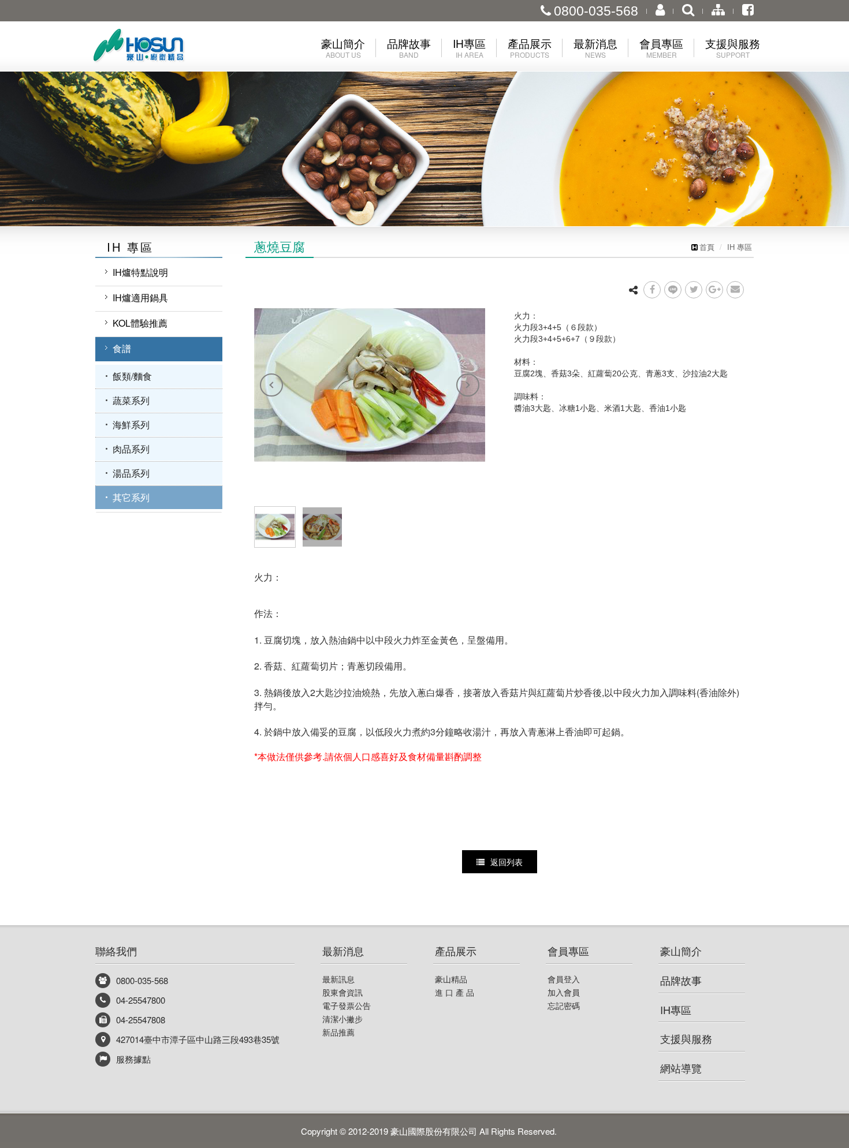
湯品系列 (131, 473)
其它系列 (131, 497)
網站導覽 (681, 1067)
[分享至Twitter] (693, 289)
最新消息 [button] (595, 47)
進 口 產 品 (454, 992)
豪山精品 (451, 979)
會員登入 (564, 979)
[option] (369, 385)
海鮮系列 (131, 424)
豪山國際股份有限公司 (159, 48)
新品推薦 (338, 1032)
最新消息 (343, 950)
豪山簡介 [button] (343, 47)
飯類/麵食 (132, 376)
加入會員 (564, 992)
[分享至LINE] (673, 289)
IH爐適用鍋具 (140, 297)
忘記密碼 (564, 1005)
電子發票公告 (346, 1005)
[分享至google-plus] (714, 289)
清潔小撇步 (342, 1018)
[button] (42, 113)
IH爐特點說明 (140, 272)
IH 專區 (739, 246)
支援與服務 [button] (732, 47)
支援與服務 (686, 1038)
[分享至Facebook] (652, 289)
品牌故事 (681, 980)
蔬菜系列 (131, 400)
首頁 (706, 246)
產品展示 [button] (530, 47)
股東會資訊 (342, 992)
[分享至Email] (735, 289)
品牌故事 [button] (409, 47)
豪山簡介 (681, 950)
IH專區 (675, 1009)
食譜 (122, 348)
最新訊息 (338, 979)
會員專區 (568, 950)
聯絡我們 (116, 950)
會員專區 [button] (661, 47)
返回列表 (506, 861)
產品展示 (455, 950)
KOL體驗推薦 (140, 323)
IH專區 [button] (469, 47)
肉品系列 (131, 448)
